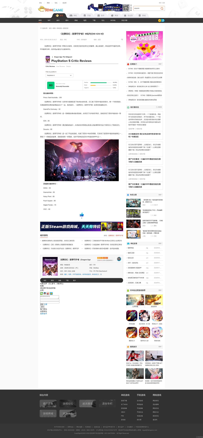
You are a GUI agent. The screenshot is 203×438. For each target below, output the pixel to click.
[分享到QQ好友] (44, 293)
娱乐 (58, 20)
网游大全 (156, 412)
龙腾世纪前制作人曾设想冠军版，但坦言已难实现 (58, 241)
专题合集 (140, 416)
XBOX (123, 412)
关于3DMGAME (59, 427)
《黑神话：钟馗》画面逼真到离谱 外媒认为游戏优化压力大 (144, 91)
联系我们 (88, 427)
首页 (50, 28)
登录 (160, 3)
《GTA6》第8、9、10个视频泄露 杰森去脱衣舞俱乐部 (144, 82)
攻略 (59, 280)
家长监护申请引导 (109, 427)
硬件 (67, 20)
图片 (74, 280)
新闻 (40, 20)
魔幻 (65, 274)
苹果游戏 (140, 404)
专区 (45, 280)
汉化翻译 (130, 427)
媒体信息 (97, 427)
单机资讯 (59, 28)
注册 (163, 3)
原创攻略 (124, 408)
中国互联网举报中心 (142, 427)
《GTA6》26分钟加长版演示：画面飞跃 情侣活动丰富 (145, 73)
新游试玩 (156, 416)
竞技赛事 (156, 404)
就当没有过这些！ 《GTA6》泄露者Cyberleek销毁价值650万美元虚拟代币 (144, 96)
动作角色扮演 (86, 274)
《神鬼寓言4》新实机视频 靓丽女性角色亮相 (142, 100)
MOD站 (112, 20)
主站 (40, 3)
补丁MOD (124, 404)
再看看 (160, 107)
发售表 (123, 420)
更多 (160, 64)
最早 (45, 313)
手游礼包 (140, 412)
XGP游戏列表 (77, 274)
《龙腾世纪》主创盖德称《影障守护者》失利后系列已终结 (102, 244)
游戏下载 (124, 400)
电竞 (85, 20)
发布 (42, 307)
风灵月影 (124, 20)
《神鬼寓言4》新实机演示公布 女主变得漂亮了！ (143, 86)
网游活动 (156, 408)
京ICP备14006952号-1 (54, 430)
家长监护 (121, 427)
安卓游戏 (140, 400)
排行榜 (139, 420)
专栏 (49, 20)
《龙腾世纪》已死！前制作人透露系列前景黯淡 (57, 244)
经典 (70, 274)
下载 (94, 20)
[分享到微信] (41, 293)
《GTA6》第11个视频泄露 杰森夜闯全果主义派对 (143, 68)
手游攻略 (140, 408)
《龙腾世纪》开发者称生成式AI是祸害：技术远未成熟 (101, 248)
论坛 (56, 3)
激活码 (155, 420)
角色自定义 (95, 274)
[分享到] (51, 293)
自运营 (64, 3)
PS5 (122, 416)
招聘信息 (70, 427)
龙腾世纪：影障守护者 (115, 235)
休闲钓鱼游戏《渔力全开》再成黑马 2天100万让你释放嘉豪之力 (144, 78)
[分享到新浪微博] (48, 293)
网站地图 (79, 427)
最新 (42, 313)
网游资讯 (156, 400)
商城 (48, 3)
